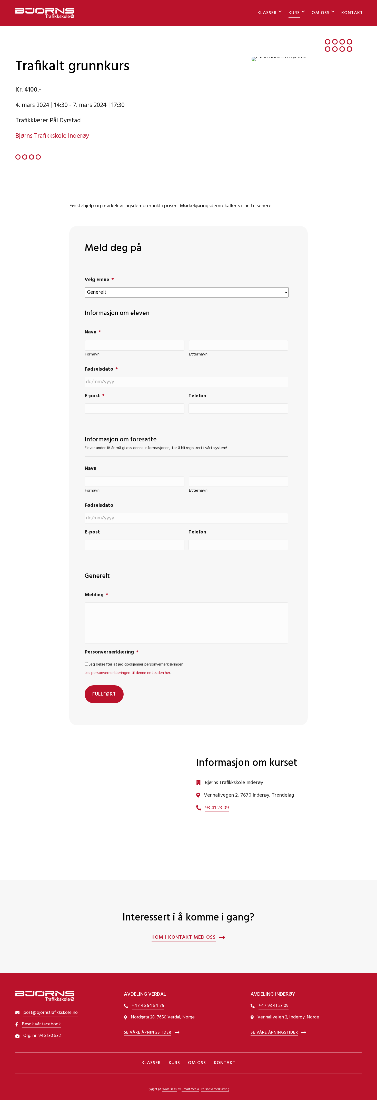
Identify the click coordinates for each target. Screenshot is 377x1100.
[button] (280, 11)
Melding (96, 595)
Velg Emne (99, 279)
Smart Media (190, 1089)
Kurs (294, 13)
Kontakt (352, 13)
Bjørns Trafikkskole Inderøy (52, 136)
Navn (93, 332)
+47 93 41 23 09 (274, 1005)
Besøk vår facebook (41, 1024)
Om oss (321, 13)
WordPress (169, 1089)
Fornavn (92, 354)
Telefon (197, 396)
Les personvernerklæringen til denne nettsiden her (127, 673)
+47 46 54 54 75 (148, 1005)
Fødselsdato (101, 369)
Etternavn (198, 354)
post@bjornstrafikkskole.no (50, 1012)
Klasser (267, 13)
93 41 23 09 (217, 808)
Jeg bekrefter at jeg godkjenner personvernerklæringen (136, 664)
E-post (95, 396)
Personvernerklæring (111, 652)
